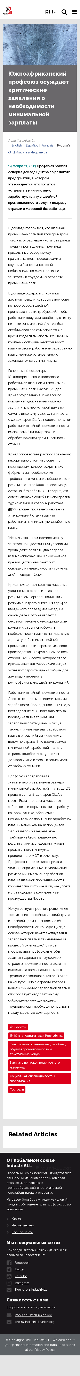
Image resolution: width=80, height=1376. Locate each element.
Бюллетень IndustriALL (31, 1289)
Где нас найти (22, 1232)
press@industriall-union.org (34, 1322)
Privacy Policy (44, 1350)
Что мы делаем (23, 1225)
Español (32, 145)
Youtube (21, 1276)
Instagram (22, 1283)
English (16, 145)
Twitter (19, 1269)
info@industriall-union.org (33, 1315)
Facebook (22, 1263)
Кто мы (17, 1219)
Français (47, 145)
